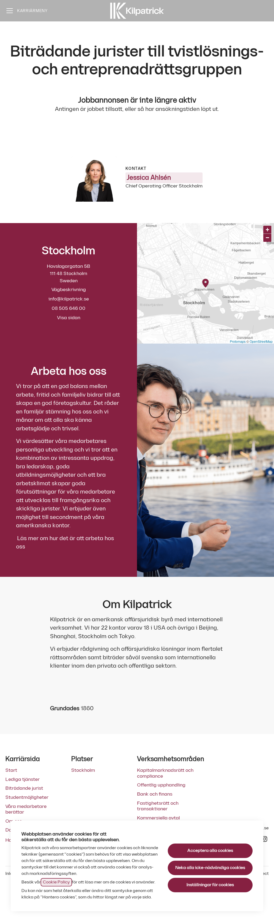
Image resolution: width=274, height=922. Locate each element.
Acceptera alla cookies (210, 850)
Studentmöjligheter (26, 797)
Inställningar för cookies (210, 884)
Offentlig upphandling (161, 785)
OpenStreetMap (261, 341)
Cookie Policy (56, 882)
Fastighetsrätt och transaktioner (157, 806)
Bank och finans (154, 794)
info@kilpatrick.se (68, 299)
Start (11, 770)
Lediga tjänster (22, 779)
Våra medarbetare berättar (26, 809)
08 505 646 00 (68, 308)
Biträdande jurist (24, 788)
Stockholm (83, 770)
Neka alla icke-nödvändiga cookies (210, 867)
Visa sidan (68, 318)
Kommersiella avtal (158, 818)
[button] (267, 230)
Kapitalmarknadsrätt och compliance (165, 773)
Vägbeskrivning (68, 289)
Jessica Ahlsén (149, 178)
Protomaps (238, 341)
